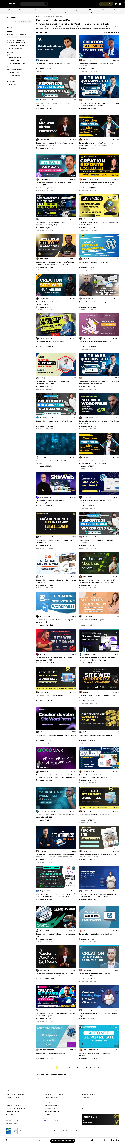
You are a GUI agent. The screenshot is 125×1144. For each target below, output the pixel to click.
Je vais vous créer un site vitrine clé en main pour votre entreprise (54, 621)
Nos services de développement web (17, 1102)
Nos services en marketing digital (16, 1094)
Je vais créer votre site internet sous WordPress (54, 421)
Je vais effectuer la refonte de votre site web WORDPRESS (96, 1054)
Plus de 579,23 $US (16, 48)
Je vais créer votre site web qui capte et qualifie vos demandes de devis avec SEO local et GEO (98, 895)
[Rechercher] (45, 3)
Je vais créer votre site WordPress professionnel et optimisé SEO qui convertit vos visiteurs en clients (55, 856)
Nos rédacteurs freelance (51, 1105)
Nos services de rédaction (13, 1105)
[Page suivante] (98, 1067)
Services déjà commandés (17, 63)
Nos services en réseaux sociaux (15, 1108)
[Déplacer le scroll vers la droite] (118, 11)
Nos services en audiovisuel (14, 1100)
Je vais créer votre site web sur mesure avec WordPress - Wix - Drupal (52, 383)
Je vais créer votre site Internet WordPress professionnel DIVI (95, 975)
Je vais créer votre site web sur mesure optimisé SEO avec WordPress (99, 224)
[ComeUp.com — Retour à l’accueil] (10, 4)
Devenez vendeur (106, 4)
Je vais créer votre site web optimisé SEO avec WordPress (96, 65)
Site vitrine (59, 16)
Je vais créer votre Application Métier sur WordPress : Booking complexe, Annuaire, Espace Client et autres (56, 776)
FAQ (83, 1108)
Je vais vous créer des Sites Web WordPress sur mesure (54, 462)
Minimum (10, 34)
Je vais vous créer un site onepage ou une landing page (98, 1015)
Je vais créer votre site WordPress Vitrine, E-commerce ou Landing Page (52, 224)
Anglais (12, 84)
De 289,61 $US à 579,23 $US (18, 45)
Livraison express (14, 60)
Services (14, 21)
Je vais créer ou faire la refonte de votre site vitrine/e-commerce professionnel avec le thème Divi (56, 895)
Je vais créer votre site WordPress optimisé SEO (97, 815)
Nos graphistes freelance (51, 1097)
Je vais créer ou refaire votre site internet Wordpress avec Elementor (99, 422)
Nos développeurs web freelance (53, 1102)
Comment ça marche (88, 1094)
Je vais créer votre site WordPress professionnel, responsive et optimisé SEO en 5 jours (97, 659)
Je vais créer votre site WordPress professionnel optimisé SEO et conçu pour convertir (97, 776)
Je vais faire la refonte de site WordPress (51, 695)
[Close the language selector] (73, 1141)
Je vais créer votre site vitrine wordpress (94, 302)
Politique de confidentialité (44, 1140)
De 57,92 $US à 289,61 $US (18, 43)
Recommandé (112, 32)
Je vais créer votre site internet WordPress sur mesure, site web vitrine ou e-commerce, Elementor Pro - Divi (98, 185)
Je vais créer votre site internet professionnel (96, 934)
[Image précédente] (81, 46)
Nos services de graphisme (14, 1097)
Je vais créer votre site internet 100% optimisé (53, 63)
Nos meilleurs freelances (51, 1111)
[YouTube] (114, 1140)
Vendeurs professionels (16, 55)
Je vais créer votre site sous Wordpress (50, 1053)
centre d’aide (87, 1122)
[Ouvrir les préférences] (116, 4)
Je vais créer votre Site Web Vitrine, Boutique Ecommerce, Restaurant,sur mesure (53, 502)
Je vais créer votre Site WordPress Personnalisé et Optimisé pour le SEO (55, 816)
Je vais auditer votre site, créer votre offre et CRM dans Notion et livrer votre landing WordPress (97, 581)
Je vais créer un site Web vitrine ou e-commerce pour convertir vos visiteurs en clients (99, 104)
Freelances (26, 21)
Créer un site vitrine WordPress (47, 1078)
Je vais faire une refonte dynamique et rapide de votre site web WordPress (97, 856)
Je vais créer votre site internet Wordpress (95, 341)
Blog (83, 1105)
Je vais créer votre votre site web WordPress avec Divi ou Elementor (97, 697)
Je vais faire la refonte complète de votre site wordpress (53, 104)
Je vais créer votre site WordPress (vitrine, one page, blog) (55, 935)
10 (94, 1067)
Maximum (23, 34)
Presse (84, 1102)
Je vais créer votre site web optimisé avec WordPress (56, 735)
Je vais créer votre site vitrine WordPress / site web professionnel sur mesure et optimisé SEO (55, 263)
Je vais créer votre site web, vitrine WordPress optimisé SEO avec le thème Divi (53, 184)
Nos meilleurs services (12, 1111)
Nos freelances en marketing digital (54, 1094)
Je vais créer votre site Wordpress (91, 620)
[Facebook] (116, 1140)
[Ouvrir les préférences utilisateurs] (123, 4)
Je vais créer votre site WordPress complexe (95, 735)
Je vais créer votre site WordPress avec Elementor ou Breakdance (56, 581)
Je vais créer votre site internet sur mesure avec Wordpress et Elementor (54, 541)
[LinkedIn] (111, 1140)
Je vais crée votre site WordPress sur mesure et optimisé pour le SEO (54, 659)
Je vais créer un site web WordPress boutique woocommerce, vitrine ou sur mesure (96, 144)
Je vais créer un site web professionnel (50, 341)
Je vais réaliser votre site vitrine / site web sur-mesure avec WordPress (56, 303)
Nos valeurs (85, 1097)
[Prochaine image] (117, 46)
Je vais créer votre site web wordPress (93, 262)
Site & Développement (47, 16)
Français (13, 81)
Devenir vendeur (87, 1100)
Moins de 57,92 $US (16, 40)
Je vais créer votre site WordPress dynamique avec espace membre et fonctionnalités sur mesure (55, 975)
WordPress (13, 75)
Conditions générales (28, 1140)
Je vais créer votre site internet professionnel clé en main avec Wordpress (55, 1015)
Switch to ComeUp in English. (62, 1140)
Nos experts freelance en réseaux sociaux (56, 1108)
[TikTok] (118, 1140)
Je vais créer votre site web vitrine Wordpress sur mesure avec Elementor (54, 144)
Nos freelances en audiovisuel (52, 1100)
